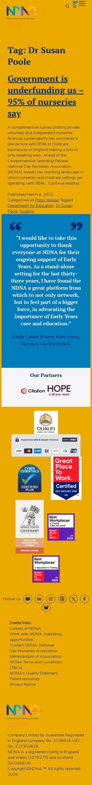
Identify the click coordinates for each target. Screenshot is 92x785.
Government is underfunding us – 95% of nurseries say (46, 96)
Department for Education (31, 205)
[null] (62, 598)
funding (27, 211)
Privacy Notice (23, 684)
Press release (47, 200)
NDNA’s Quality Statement (34, 673)
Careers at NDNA (25, 628)
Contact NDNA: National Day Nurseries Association (33, 648)
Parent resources (25, 679)
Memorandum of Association (35, 656)
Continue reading (63, 183)
